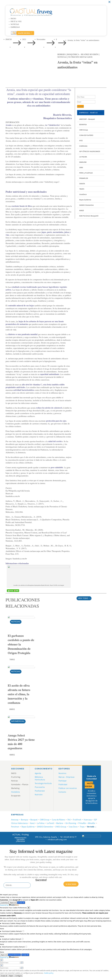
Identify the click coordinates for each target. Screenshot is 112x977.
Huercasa (88, 819)
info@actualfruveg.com (57, 839)
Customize (4, 903)
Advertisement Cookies (10, 947)
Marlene (59, 823)
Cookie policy (48, 973)
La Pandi (50, 823)
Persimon (15, 826)
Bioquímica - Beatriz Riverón (82, 54)
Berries (61, 54)
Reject (11, 976)
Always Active (21, 923)
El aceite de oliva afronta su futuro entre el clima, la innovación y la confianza (19, 694)
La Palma (40, 823)
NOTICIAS (62, 57)
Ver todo (83, 598)
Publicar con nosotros (68, 788)
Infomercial (17, 721)
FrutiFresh (77, 819)
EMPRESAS (15, 27)
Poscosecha (40, 787)
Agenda (38, 773)
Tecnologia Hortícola (43, 783)
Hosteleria (15, 792)
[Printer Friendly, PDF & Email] (13, 590)
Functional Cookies (9, 931)
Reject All (13, 903)
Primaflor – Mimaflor (86, 823)
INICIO (13, 18)
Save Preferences (14, 955)
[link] (60, 75)
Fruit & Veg (16, 21)
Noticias (15, 24)
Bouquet (34, 819)
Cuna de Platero (58, 819)
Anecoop (14, 819)
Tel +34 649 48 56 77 (68, 837)
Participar (63, 781)
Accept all (4, 976)
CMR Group (44, 819)
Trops (82, 826)
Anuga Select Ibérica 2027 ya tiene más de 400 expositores (21, 741)
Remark (19, 931)
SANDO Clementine (45, 826)
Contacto (62, 792)
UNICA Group (60, 826)
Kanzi (32, 823)
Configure (18, 976)
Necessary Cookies (9, 923)
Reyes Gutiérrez (28, 826)
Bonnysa (24, 819)
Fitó (69, 819)
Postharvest (40, 791)
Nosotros (62, 773)
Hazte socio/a (25, 33)
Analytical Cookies (8, 939)
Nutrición (39, 794)
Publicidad (63, 784)
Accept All (21, 903)
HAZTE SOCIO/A (89, 784)
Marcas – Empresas (66, 777)
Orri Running (70, 823)
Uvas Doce (73, 826)
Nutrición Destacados (80, 57)
